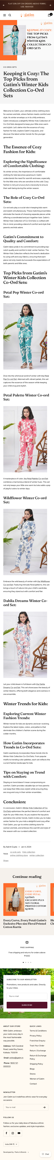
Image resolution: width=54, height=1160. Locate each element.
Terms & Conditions (38, 1031)
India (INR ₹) (9, 1144)
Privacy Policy (36, 1036)
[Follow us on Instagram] (13, 1133)
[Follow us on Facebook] (6, 1133)
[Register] (44, 1107)
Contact (33, 1084)
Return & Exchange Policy (38, 1057)
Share (5, 860)
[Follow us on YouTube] (19, 1133)
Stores (33, 1074)
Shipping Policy (36, 1064)
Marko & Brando (20, 1152)
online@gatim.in (16, 1058)
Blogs (32, 1069)
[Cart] (49, 15)
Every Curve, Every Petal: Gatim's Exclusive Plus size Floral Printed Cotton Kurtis (24, 923)
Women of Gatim (37, 1079)
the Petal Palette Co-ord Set (36, 478)
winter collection (36, 855)
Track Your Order (37, 1045)
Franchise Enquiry (37, 1041)
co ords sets (10, 67)
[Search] (10, 15)
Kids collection (28, 852)
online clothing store (19, 855)
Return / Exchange (38, 1050)
